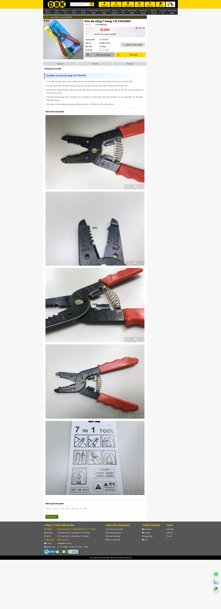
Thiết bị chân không (104, 12)
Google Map (148, 536)
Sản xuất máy (163, 12)
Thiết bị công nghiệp (172, 12)
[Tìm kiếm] (91, 3)
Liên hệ (169, 533)
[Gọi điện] (216, 573)
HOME (47, 17)
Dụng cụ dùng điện (114, 12)
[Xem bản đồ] (216, 589)
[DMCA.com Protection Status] (62, 551)
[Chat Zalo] (216, 581)
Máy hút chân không (93, 12)
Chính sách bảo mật (112, 536)
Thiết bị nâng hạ (57, 12)
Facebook (147, 529)
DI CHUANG (103, 40)
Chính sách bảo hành (113, 533)
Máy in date (123, 12)
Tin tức (169, 536)
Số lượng (88, 50)
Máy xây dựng (65, 12)
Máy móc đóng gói (154, 12)
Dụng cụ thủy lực (48, 12)
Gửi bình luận (52, 517)
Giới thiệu (170, 529)
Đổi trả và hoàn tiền (112, 540)
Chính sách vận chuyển (114, 529)
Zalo (145, 540)
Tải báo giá (141, 28)
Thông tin (60, 64)
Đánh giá (130, 64)
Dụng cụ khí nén (83, 12)
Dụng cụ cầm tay (74, 12)
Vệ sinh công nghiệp (132, 12)
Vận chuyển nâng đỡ (143, 12)
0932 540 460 (133, 44)
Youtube (147, 533)
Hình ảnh (95, 64)
